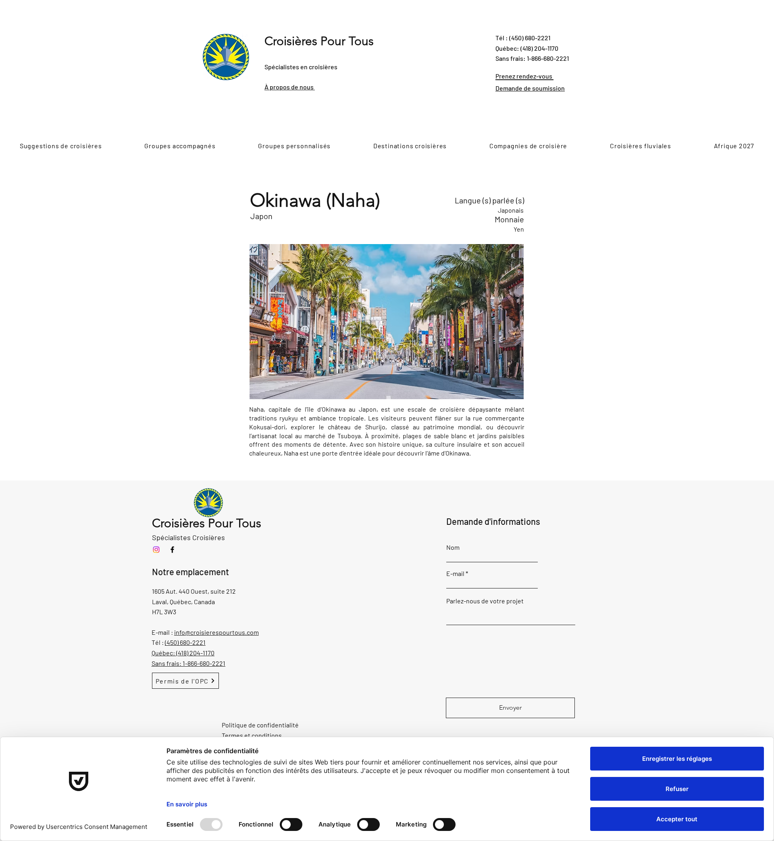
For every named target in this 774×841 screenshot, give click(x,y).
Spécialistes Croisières (188, 537)
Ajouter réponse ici (580, 540)
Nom (453, 547)
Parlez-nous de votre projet (485, 601)
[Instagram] (156, 549)
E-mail (455, 573)
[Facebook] (172, 549)
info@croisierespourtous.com (216, 632)
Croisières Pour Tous (319, 41)
